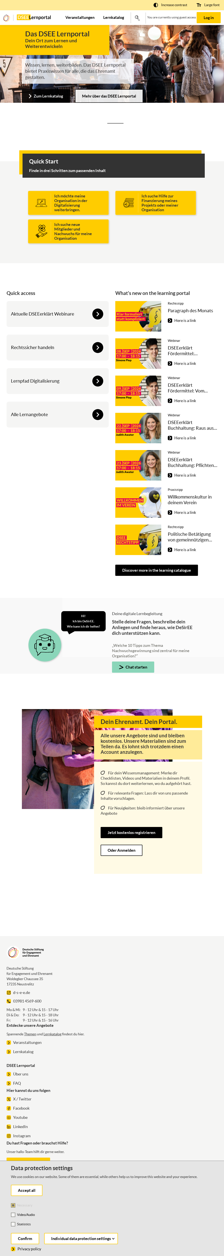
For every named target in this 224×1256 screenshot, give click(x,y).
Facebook (21, 1108)
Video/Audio (26, 1215)
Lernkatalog (52, 1034)
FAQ (17, 1083)
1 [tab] (115, 123)
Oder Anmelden (121, 850)
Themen (30, 1034)
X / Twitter (22, 1099)
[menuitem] (80, 17)
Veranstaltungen (27, 1042)
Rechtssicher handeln (32, 347)
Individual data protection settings (81, 1238)
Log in (209, 17)
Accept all (26, 1190)
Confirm (25, 1238)
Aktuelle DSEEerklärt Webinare (42, 313)
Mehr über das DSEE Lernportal (109, 96)
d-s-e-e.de (21, 992)
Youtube (20, 1117)
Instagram (22, 1136)
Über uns (20, 1074)
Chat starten (136, 667)
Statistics (24, 1224)
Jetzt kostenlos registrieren (131, 832)
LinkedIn (20, 1126)
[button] (170, 4)
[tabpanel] (112, 72)
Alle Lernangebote (29, 414)
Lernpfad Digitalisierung (35, 380)
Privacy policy (29, 1249)
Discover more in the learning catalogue (156, 570)
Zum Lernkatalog (48, 96)
